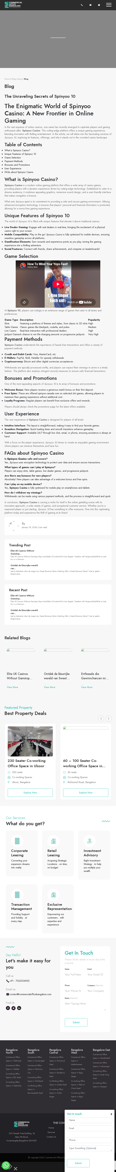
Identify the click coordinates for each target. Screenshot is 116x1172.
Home (7, 78)
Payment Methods (14, 161)
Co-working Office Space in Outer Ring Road (101, 1075)
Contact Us (51, 1136)
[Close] (15, 1169)
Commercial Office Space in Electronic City (35, 1069)
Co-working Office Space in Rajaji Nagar (78, 1097)
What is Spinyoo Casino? (17, 150)
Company (95, 985)
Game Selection (13, 157)
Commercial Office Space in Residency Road (57, 1073)
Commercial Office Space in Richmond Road (57, 1061)
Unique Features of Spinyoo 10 (20, 154)
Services (51, 1132)
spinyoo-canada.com (48, 393)
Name (67, 969)
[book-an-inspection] (99, 4)
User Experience (13, 168)
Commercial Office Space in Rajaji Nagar (78, 1073)
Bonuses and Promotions (17, 165)
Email (89, 969)
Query (71, 998)
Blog (26, 78)
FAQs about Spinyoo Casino (19, 172)
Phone (67, 985)
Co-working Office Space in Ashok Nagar (56, 1093)
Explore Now (30, 792)
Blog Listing (17, 78)
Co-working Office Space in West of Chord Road (78, 1085)
